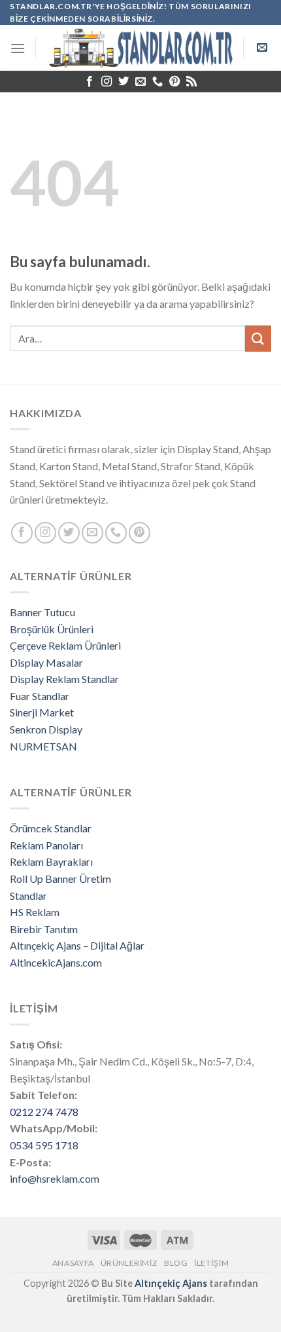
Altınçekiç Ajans (171, 1283)
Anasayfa (73, 1263)
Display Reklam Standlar (64, 679)
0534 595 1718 (44, 1145)
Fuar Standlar (39, 696)
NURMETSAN (43, 746)
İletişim (211, 1263)
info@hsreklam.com (54, 1178)
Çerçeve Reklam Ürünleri (65, 645)
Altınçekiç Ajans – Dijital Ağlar (77, 945)
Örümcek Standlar (50, 828)
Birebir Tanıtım (44, 929)
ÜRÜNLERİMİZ (129, 1263)
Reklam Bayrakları (51, 861)
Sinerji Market (42, 712)
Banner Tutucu (42, 612)
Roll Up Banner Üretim (60, 878)
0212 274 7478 (44, 1111)
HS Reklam (34, 912)
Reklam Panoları (46, 845)
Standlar (28, 895)
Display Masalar (46, 662)
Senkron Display (46, 729)
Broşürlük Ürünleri (51, 629)
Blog (176, 1263)
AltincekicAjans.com (56, 962)
